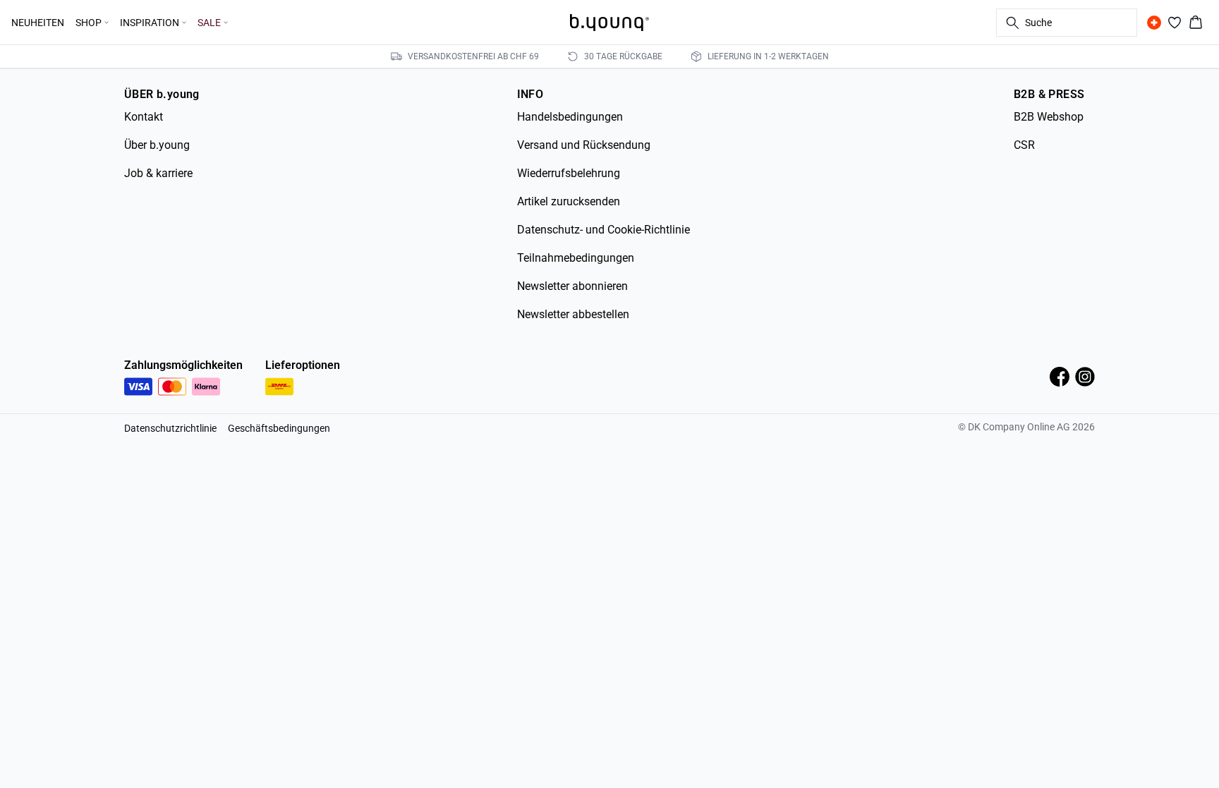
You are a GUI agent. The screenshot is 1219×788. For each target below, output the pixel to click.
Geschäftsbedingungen (279, 428)
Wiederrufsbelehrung (568, 173)
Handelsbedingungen (570, 116)
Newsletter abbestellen (573, 314)
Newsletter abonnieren (572, 286)
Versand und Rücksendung (583, 145)
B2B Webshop (1049, 116)
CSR (1024, 145)
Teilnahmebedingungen (575, 258)
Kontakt (143, 116)
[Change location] (1154, 22)
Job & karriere (158, 173)
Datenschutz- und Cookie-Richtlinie (603, 229)
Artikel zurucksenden (568, 201)
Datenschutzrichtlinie (170, 428)
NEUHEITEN (37, 22)
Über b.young (157, 145)
